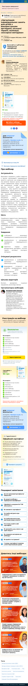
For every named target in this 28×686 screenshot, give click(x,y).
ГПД (23, 668)
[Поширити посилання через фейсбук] (14, 128)
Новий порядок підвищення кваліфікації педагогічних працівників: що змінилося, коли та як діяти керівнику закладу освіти (13, 626)
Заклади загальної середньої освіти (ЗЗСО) (12, 666)
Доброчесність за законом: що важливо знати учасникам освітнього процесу (12, 651)
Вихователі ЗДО (6, 668)
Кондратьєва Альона (14, 290)
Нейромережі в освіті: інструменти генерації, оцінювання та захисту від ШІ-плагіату (14, 576)
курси (18, 50)
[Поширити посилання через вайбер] (17, 128)
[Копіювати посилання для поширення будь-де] (11, 128)
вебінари (24, 50)
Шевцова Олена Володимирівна (10, 679)
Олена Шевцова (12, 62)
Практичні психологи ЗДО (8, 674)
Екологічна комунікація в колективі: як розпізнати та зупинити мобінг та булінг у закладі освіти (11, 601)
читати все (18, 71)
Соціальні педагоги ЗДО (7, 676)
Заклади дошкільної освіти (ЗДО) (10, 663)
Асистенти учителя (6, 671)
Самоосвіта (18, 676)
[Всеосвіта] (2, 1)
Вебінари (10, 12)
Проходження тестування (12, 345)
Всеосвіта (3, 12)
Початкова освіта (16, 668)
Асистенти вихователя (18, 671)
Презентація (8, 349)
